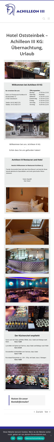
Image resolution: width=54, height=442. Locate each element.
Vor (46, 411)
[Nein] (51, 435)
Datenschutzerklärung (34, 438)
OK (13, 438)
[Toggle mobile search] (44, 18)
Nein (20, 438)
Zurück (39, 411)
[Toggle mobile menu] (49, 18)
